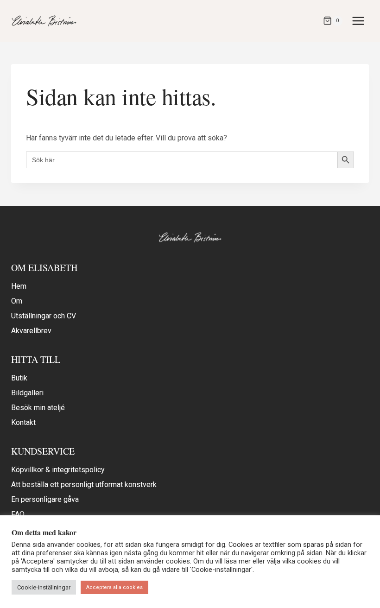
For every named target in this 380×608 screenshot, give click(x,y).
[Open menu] (358, 20)
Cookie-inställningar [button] (43, 587)
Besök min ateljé (38, 407)
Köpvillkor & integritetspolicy (58, 469)
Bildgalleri (27, 392)
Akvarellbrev (31, 330)
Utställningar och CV (43, 315)
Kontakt (23, 422)
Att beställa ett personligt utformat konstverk (84, 484)
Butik (19, 378)
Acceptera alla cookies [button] (114, 587)
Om (16, 301)
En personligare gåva (45, 499)
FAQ (18, 514)
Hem (18, 286)
